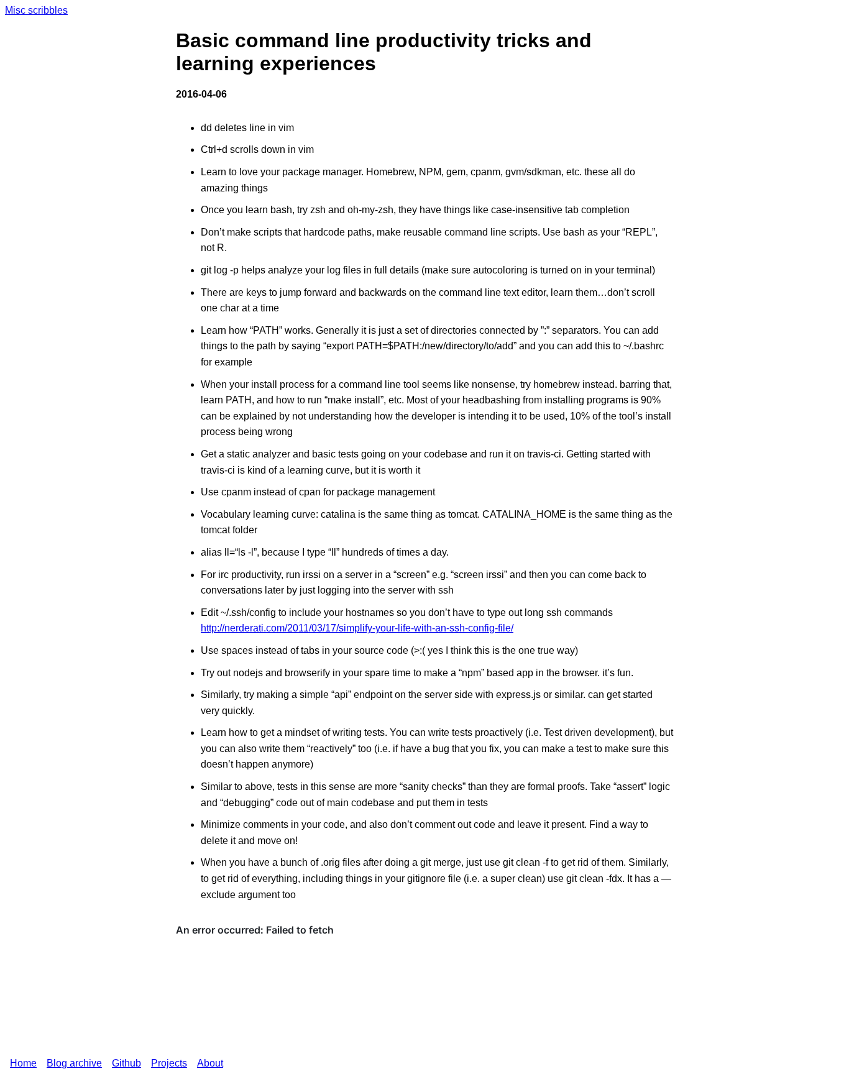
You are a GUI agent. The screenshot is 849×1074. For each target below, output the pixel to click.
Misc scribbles (36, 10)
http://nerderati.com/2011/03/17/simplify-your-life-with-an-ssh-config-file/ (357, 628)
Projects (169, 1063)
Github (126, 1063)
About (210, 1063)
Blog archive (74, 1063)
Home (23, 1063)
